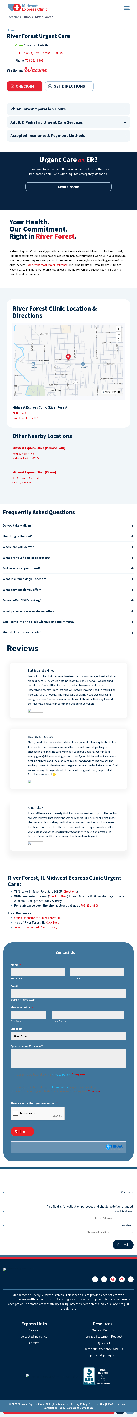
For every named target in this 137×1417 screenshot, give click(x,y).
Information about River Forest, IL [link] (37, 927)
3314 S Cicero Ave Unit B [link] (26, 478)
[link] (27, 7)
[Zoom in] (118, 328)
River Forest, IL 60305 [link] (25, 418)
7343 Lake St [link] (20, 413)
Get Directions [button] (69, 86)
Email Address (123, 1211)
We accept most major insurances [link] (48, 265)
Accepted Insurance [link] (34, 1336)
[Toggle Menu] (127, 7)
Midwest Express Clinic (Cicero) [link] (34, 472)
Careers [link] (34, 1343)
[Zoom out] (118, 334)
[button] (95, 1279)
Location (127, 1225)
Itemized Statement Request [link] (102, 1336)
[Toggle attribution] (119, 392)
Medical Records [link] (103, 1330)
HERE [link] (113, 392)
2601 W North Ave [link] (23, 453)
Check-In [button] (25, 86)
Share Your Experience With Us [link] (103, 1349)
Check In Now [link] (58, 896)
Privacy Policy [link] (79, 1404)
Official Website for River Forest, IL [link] (37, 918)
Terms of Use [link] (97, 1404)
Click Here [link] (52, 922)
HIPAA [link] (109, 1404)
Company (127, 1192)
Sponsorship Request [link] (103, 1355)
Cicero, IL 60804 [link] (21, 482)
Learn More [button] (68, 186)
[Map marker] (68, 358)
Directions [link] (70, 891)
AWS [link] (107, 392)
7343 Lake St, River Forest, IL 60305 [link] (39, 53)
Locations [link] (14, 17)
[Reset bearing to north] (118, 339)
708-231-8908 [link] (33, 60)
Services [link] (34, 1330)
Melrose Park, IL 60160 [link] (26, 458)
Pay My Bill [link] (103, 1343)
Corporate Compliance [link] (80, 1407)
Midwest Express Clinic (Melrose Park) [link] (38, 448)
